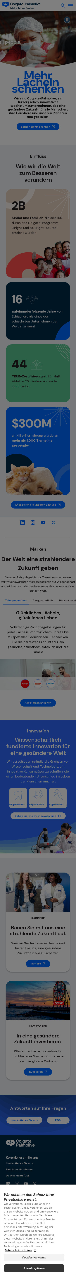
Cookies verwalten (34, 1257)
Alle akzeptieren (33, 1268)
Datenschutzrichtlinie (18, 1250)
